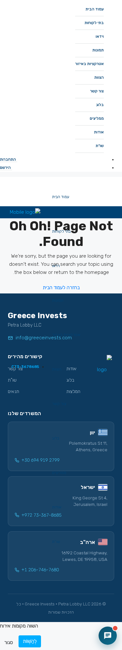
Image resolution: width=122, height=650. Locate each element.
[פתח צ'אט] (108, 636)
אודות (99, 132)
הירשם (5, 167)
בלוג (100, 104)
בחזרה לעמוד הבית (61, 288)
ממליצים (97, 118)
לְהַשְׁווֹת (30, 641)
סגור (8, 642)
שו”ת (100, 145)
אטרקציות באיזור (89, 63)
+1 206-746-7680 (40, 570)
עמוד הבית (95, 9)
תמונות (98, 50)
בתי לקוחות (94, 22)
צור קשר (97, 91)
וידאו (100, 36)
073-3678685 (25, 366)
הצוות (99, 77)
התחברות (8, 159)
